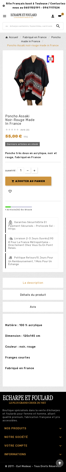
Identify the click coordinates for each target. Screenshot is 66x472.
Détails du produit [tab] (33, 294)
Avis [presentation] (33, 306)
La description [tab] (33, 282)
